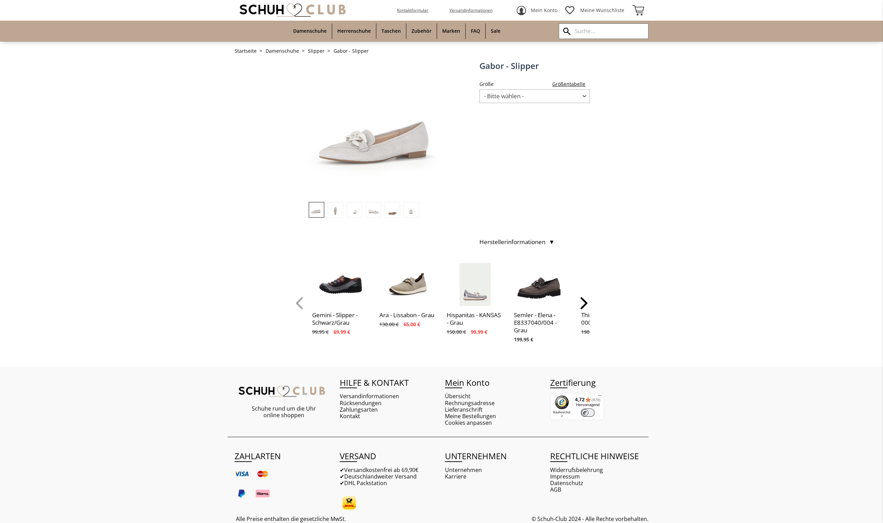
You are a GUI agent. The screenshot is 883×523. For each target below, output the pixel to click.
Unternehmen (463, 470)
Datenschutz (566, 483)
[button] (300, 303)
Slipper (316, 51)
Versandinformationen (471, 10)
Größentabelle (568, 84)
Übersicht (457, 396)
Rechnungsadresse (470, 403)
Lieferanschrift (464, 409)
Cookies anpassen (468, 423)
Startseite (246, 51)
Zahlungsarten (359, 409)
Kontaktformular (412, 10)
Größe (486, 84)
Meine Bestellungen (470, 416)
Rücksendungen (360, 403)
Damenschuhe (282, 51)
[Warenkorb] (638, 10)
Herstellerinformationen (517, 242)
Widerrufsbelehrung (576, 470)
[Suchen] (567, 31)
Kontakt (350, 416)
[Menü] (600, 397)
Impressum (565, 476)
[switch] (588, 413)
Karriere (455, 476)
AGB (555, 489)
